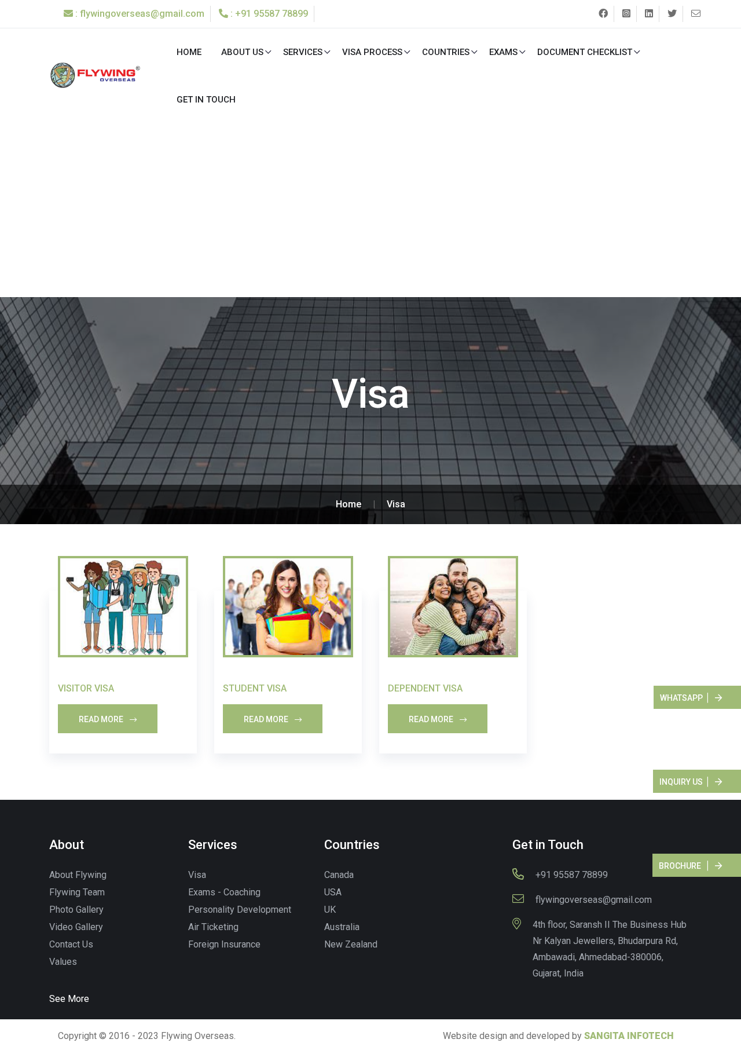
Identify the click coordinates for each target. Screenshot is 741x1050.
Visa (396, 504)
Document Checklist (584, 52)
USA (333, 892)
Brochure (680, 865)
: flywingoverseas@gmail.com (138, 13)
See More (69, 998)
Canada (339, 874)
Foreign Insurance (224, 944)
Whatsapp (681, 698)
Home (189, 52)
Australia (342, 926)
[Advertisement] (370, 210)
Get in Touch (206, 99)
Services (302, 52)
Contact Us (71, 944)
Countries (445, 52)
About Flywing (78, 874)
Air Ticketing (213, 926)
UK (330, 909)
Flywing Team (77, 892)
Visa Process (372, 52)
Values (63, 961)
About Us (242, 52)
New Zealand (350, 944)
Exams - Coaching (224, 892)
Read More (102, 719)
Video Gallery (76, 926)
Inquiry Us (681, 781)
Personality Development (239, 909)
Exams (503, 52)
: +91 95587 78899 (268, 13)
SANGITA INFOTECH (629, 1035)
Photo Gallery (76, 909)
